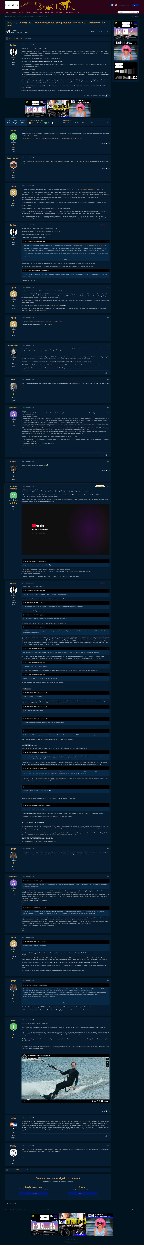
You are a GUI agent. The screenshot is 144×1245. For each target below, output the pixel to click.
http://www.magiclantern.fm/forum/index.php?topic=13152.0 (87, 189)
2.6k (14, 866)
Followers (101, 31)
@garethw (27, 745)
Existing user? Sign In (124, 5)
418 (14, 1163)
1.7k (14, 62)
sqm (13, 380)
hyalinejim (13, 345)
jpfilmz (13, 1118)
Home (7, 12)
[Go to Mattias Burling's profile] (45, 123)
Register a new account (33, 1193)
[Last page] (21, 38)
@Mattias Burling (28, 813)
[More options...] (108, 45)
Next (17, 38)
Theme (67, 1239)
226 (14, 1135)
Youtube (28, 12)
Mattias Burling (13, 487)
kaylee (14, 30)
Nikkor (13, 462)
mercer (13, 130)
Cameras (25, 32)
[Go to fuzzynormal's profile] (13, 164)
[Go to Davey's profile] (13, 1152)
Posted (28, 45)
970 (14, 363)
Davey (92, 95)
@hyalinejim (28, 688)
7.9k (14, 148)
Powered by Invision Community (72, 1242)
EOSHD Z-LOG (59, 12)
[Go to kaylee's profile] (8, 31)
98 (14, 397)
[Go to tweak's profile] (13, 1026)
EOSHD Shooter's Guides (72, 12)
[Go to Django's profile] (13, 855)
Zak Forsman (87, 95)
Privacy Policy (75, 1239)
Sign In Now (82, 1193)
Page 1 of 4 (27, 38)
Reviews (21, 12)
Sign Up (135, 5)
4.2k (14, 506)
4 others (103, 95)
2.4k (14, 479)
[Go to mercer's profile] (13, 137)
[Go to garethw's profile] (13, 414)
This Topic (132, 12)
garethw (13, 408)
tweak (13, 1020)
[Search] (137, 12)
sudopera (96, 95)
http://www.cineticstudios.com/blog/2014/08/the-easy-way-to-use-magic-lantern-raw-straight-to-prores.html (52, 138)
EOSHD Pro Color (37, 12)
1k (14, 1037)
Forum (14, 12)
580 (14, 203)
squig (13, 186)
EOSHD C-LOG (49, 12)
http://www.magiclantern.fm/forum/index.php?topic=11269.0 (46, 321)
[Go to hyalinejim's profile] (38, 123)
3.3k (14, 175)
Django (13, 848)
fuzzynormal (13, 158)
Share (93, 31)
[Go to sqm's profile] (13, 386)
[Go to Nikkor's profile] (13, 468)
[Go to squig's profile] (30, 123)
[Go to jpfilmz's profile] (13, 1124)
